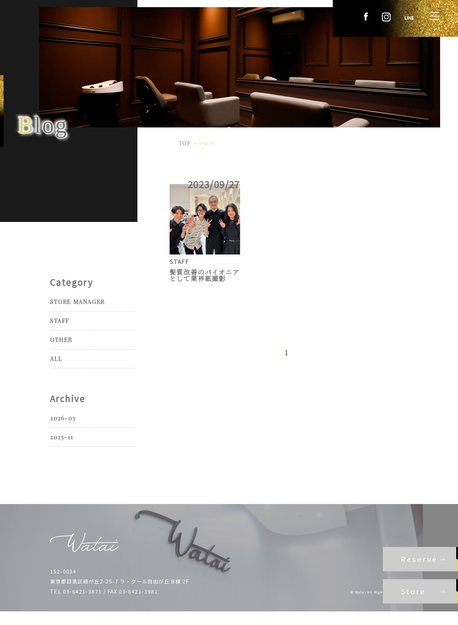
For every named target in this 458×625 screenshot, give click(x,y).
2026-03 (62, 418)
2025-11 (61, 437)
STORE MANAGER (77, 301)
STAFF (59, 320)
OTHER (61, 339)
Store (413, 591)
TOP (185, 143)
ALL (56, 358)
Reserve (419, 559)
